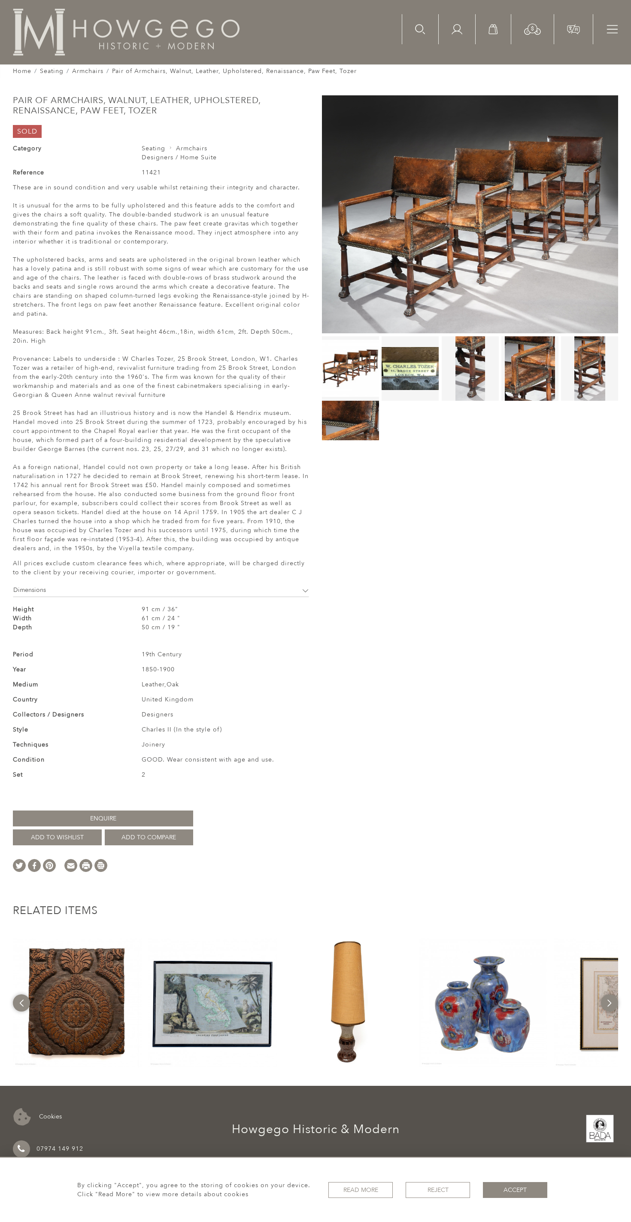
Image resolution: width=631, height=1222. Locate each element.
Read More (360, 1190)
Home (22, 71)
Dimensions (29, 590)
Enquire (103, 818)
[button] (532, 28)
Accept (515, 1190)
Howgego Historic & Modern (316, 1129)
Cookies (49, 1116)
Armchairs (87, 71)
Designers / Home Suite (179, 157)
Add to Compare (148, 837)
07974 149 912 (59, 1149)
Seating (52, 71)
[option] (77, 1003)
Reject (438, 1190)
